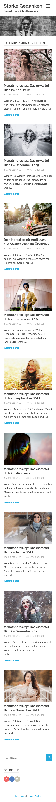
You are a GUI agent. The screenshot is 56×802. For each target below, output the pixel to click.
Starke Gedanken (23, 6)
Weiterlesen (11, 115)
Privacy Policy (34, 796)
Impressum (20, 796)
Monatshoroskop (35, 94)
